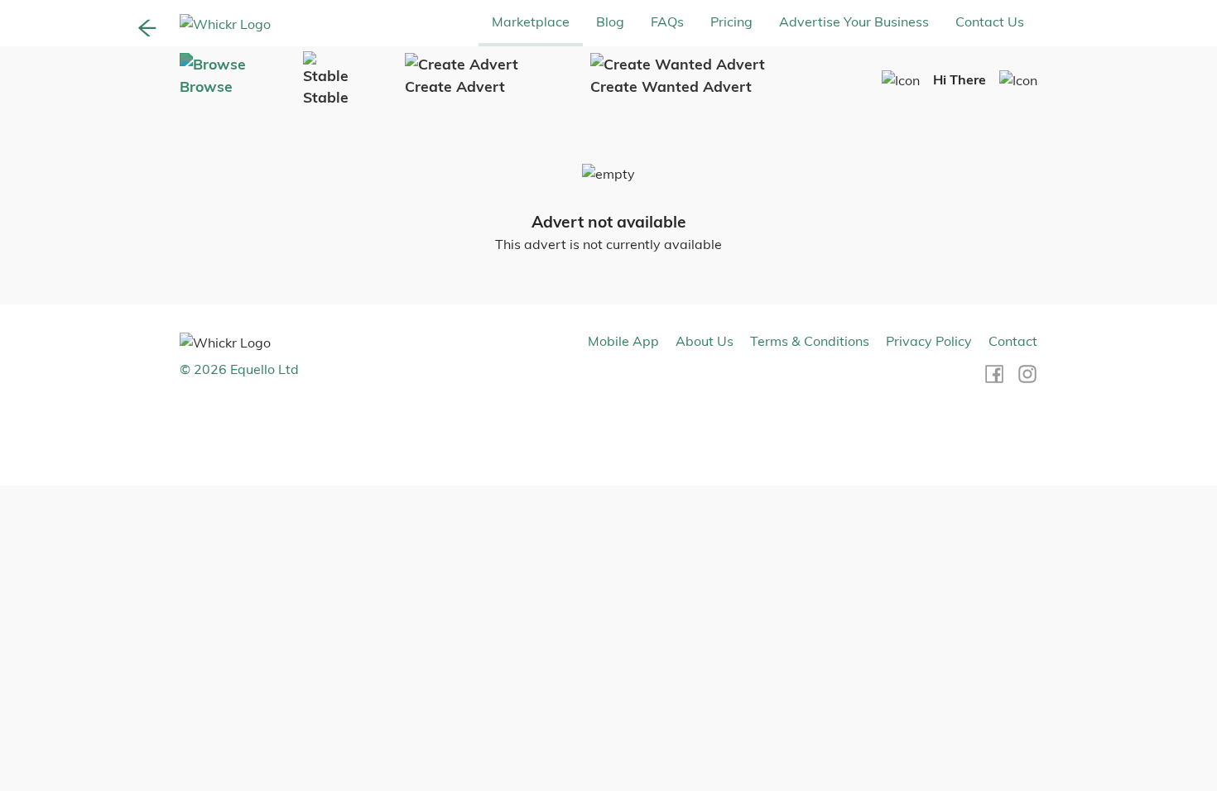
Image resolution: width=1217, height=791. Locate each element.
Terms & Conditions (809, 341)
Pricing (731, 21)
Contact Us (989, 21)
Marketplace (531, 21)
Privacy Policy (929, 341)
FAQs (667, 21)
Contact (1013, 341)
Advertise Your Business (854, 21)
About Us (705, 341)
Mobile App (623, 341)
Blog (610, 21)
